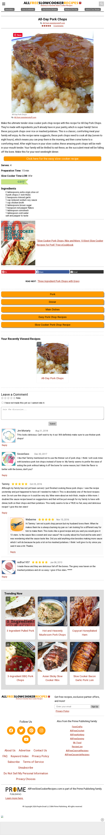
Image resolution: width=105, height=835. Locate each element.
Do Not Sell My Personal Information (26, 773)
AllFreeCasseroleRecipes (77, 754)
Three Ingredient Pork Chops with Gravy (58, 281)
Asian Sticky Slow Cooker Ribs (52, 678)
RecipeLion (77, 746)
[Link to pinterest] (31, 730)
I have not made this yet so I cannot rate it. (24, 403)
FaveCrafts (77, 726)
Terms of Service (33, 761)
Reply (4, 445)
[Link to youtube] (26, 739)
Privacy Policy (40, 756)
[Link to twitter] (21, 730)
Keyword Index (20, 756)
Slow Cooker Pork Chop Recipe (52, 324)
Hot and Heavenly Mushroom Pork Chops (52, 632)
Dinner (52, 301)
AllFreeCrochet (77, 730)
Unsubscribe (25, 767)
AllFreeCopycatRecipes (77, 750)
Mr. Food (77, 742)
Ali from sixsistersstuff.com (54, 23)
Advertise (24, 750)
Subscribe (14, 761)
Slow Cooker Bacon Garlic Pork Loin (84, 678)
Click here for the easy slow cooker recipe (52, 158)
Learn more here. (14, 798)
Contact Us (40, 750)
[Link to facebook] (11, 730)
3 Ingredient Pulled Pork (20, 630)
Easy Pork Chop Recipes (53, 317)
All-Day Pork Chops (52, 378)
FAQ (4, 756)
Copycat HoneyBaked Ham (84, 632)
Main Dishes (53, 309)
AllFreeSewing (77, 738)
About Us (10, 750)
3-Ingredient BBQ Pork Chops (20, 678)
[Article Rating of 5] (46, 26)
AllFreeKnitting (77, 734)
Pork (52, 294)
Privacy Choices (25, 779)
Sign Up (95, 707)
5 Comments (58, 26)
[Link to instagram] (41, 730)
